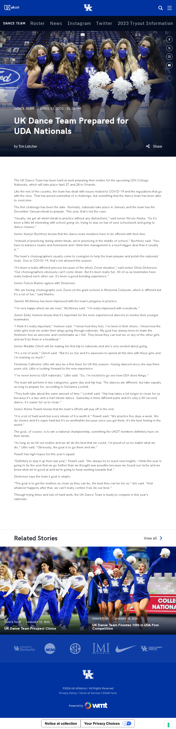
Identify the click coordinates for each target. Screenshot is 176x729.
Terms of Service (90, 693)
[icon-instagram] (169, 56)
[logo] (88, 674)
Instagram (79, 23)
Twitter (104, 23)
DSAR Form (109, 693)
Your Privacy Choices (102, 723)
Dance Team (14, 23)
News (56, 23)
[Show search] (160, 8)
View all (150, 538)
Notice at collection (61, 723)
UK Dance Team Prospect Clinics (30, 628)
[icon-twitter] (169, 48)
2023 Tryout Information (145, 23)
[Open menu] (169, 8)
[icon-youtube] (169, 65)
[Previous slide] (4, 590)
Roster (37, 23)
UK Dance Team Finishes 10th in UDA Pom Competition (125, 626)
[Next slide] (171, 590)
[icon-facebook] (169, 39)
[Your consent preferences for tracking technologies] (168, 725)
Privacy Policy (68, 693)
